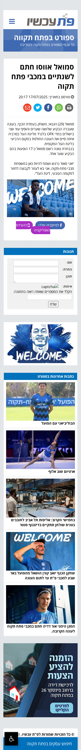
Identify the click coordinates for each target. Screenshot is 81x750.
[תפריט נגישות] (11, 739)
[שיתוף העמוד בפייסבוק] (48, 107)
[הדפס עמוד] (68, 107)
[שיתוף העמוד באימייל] (27, 107)
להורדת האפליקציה (33, 228)
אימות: (67, 286)
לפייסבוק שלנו (49, 225)
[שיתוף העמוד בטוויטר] (37, 107)
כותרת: (67, 269)
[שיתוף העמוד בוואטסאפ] (58, 107)
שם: (69, 262)
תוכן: (68, 276)
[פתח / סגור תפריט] (12, 21)
